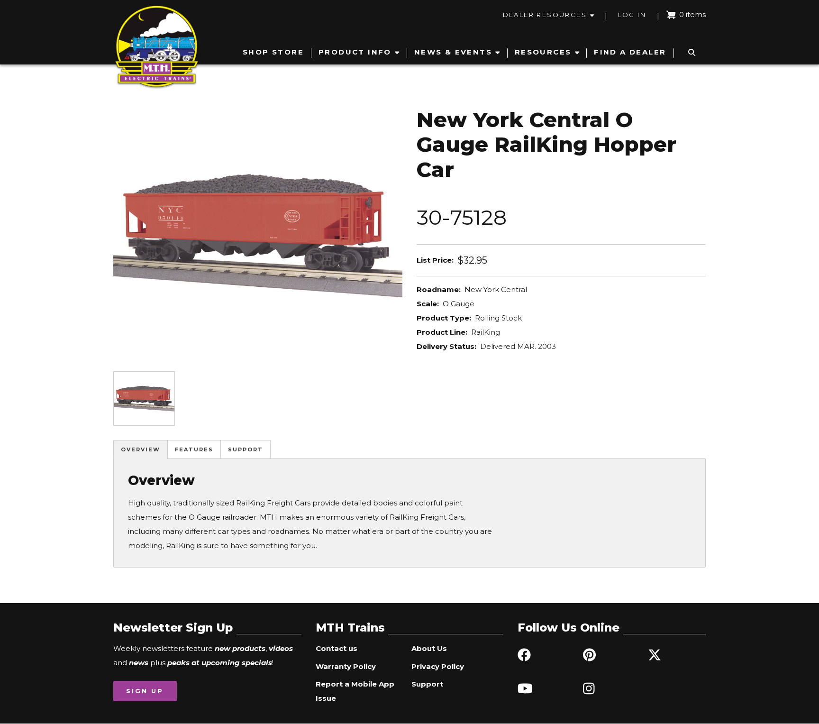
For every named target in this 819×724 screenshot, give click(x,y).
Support (245, 449)
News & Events (453, 51)
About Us (429, 648)
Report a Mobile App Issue (355, 691)
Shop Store (273, 51)
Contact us (336, 648)
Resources (543, 51)
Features (194, 449)
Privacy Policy (437, 666)
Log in (632, 14)
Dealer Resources (545, 14)
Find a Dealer (630, 51)
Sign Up (145, 691)
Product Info (354, 51)
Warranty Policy (346, 666)
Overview (140, 449)
